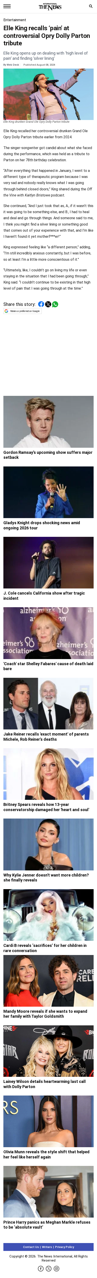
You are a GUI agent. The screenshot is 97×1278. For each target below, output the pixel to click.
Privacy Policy (64, 1247)
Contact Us (31, 1247)
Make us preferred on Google (24, 311)
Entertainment (14, 20)
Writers (47, 1247)
